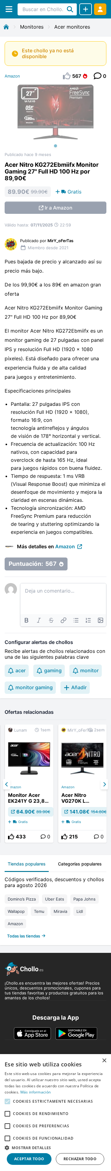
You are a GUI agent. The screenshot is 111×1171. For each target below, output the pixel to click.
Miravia (60, 911)
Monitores (31, 27)
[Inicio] (6, 27)
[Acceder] (100, 9)
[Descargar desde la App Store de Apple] (32, 1033)
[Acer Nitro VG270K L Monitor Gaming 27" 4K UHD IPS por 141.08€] (82, 784)
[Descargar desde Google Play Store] (76, 1033)
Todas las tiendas (23, 935)
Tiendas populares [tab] (27, 863)
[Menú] (9, 9)
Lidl (79, 911)
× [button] (104, 1060)
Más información (35, 1092)
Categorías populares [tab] (80, 863)
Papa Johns (84, 899)
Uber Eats (54, 899)
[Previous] (6, 784)
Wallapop (16, 911)
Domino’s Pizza (22, 899)
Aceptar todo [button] (29, 1158)
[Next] (104, 784)
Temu (39, 911)
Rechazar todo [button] (80, 1158)
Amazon (12, 76)
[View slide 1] (55, 118)
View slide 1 (55, 145)
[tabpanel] (55, 906)
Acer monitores (72, 27)
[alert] (55, 1112)
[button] (55, 1148)
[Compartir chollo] (85, 9)
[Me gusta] (11, 836)
